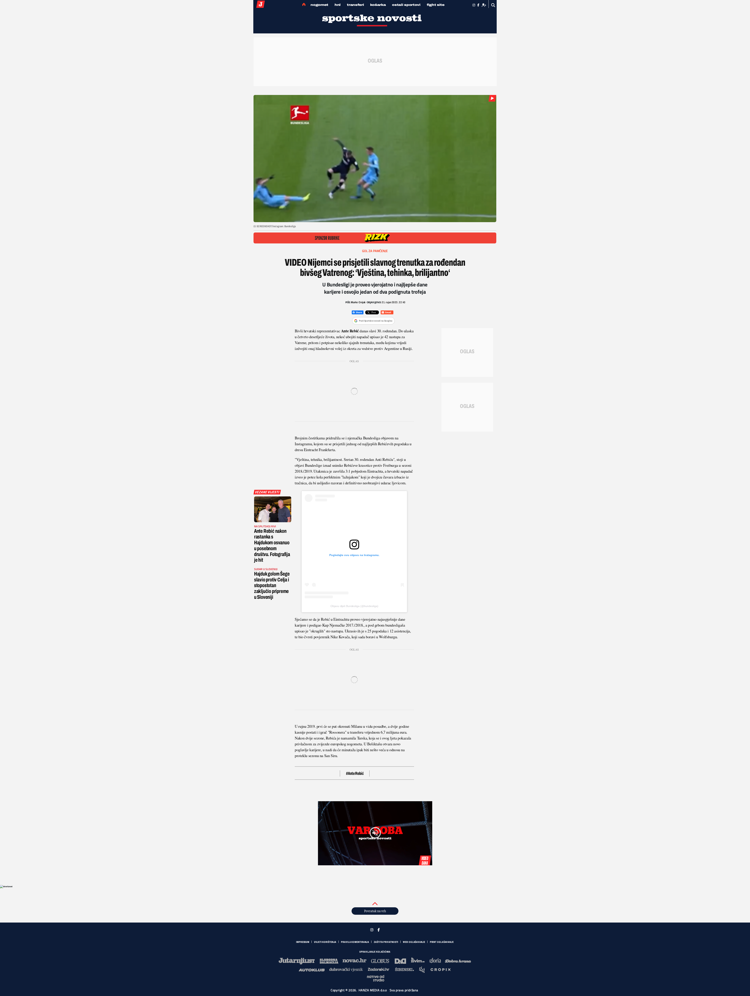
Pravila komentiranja (355, 942)
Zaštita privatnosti (386, 942)
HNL (338, 4)
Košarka (378, 4)
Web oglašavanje (414, 942)
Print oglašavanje (442, 942)
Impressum (302, 942)
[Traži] (493, 5)
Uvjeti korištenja (325, 942)
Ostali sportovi (406, 4)
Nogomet (319, 4)
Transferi (355, 4)
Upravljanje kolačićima (374, 951)
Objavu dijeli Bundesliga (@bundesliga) (354, 606)
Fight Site (436, 4)
